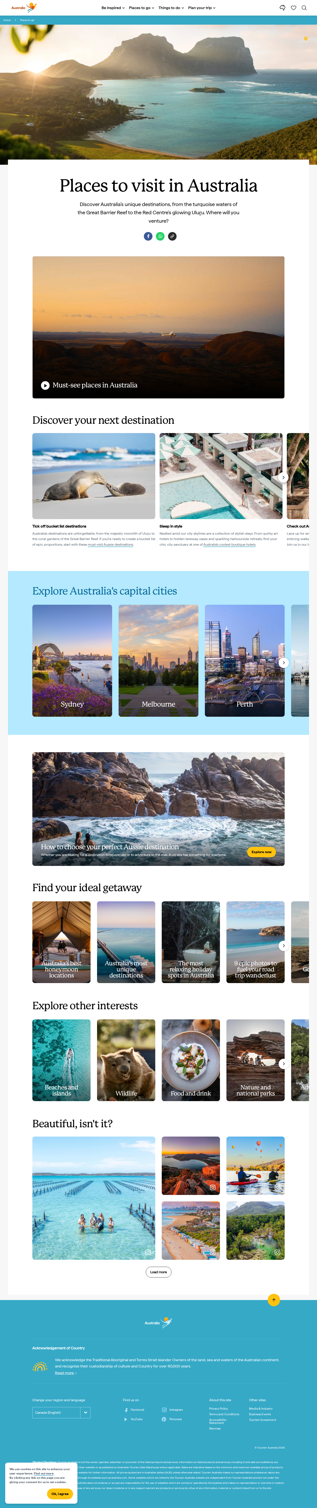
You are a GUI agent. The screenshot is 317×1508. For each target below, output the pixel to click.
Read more (65, 1372)
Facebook (137, 1409)
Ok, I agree (60, 1494)
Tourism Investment (262, 1419)
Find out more (43, 1473)
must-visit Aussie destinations (110, 544)
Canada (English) (48, 1412)
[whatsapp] (160, 236)
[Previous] (34, 477)
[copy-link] (172, 236)
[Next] (283, 477)
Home (7, 20)
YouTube (137, 1419)
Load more (158, 1272)
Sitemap (215, 1428)
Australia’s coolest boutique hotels (229, 544)
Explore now (261, 852)
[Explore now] (158, 809)
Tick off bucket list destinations (59, 526)
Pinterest (175, 1419)
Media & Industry (261, 1408)
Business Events (260, 1414)
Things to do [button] (169, 7)
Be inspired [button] (111, 7)
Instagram (176, 1409)
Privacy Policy (218, 1408)
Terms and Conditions (224, 1414)
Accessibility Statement (217, 1421)
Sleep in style (171, 526)
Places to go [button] (140, 7)
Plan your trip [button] (200, 7)
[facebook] (148, 236)
